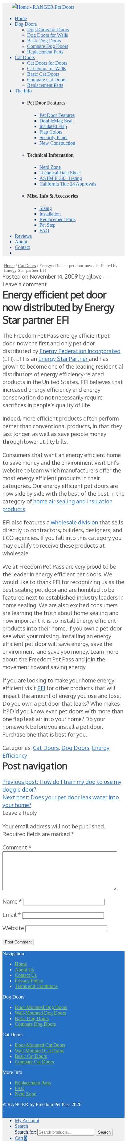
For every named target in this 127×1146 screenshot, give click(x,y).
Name (12, 901)
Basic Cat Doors (43, 74)
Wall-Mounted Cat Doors (39, 1050)
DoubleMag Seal (55, 120)
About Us (24, 969)
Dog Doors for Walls (47, 35)
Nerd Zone (50, 167)
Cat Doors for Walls (46, 68)
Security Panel (53, 137)
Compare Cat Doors (46, 79)
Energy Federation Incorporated (80, 351)
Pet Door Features (57, 115)
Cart (21, 1138)
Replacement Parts (45, 51)
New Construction (57, 143)
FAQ (44, 230)
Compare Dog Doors (47, 46)
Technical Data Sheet (60, 172)
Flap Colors (50, 132)
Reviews (23, 236)
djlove (94, 276)
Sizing (45, 208)
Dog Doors (26, 24)
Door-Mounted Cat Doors (40, 1045)
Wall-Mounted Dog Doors (40, 1013)
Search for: (25, 1132)
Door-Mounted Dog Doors (41, 1007)
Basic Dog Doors (44, 40)
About (21, 241)
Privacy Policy (29, 980)
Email (11, 914)
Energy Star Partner (63, 358)
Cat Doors (25, 57)
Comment (16, 847)
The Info (23, 90)
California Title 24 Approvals (67, 183)
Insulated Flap (53, 126)
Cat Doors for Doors (47, 63)
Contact (22, 247)
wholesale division (74, 522)
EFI (41, 688)
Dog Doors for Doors (48, 29)
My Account (27, 1120)
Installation (50, 213)
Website (13, 928)
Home (21, 18)
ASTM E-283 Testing (60, 178)
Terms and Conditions (36, 986)
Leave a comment (24, 284)
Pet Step (47, 225)
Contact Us (26, 975)
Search (21, 1126)
